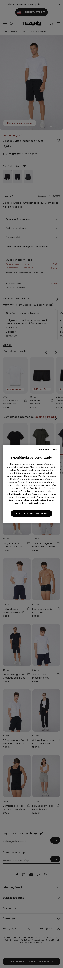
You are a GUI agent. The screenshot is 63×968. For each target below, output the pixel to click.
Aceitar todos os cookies (31, 513)
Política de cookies (20, 494)
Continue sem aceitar (46, 449)
